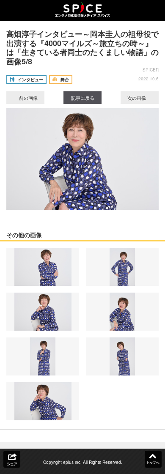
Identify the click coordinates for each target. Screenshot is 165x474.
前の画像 (28, 97)
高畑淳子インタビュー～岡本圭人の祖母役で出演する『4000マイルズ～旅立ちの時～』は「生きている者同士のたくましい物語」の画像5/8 (82, 47)
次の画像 (137, 97)
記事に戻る (82, 97)
